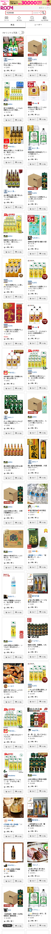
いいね (19, 75)
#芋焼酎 (6, 824)
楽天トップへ (44, 8)
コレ (9, 75)
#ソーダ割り (38, 555)
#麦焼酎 (30, 555)
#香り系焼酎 (14, 824)
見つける (19, 18)
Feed (6, 18)
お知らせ (32, 18)
